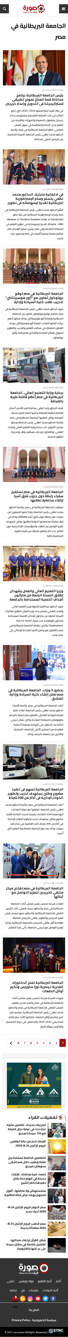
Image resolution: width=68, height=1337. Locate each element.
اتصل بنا (34, 1309)
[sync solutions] (55, 1332)
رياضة (13, 1290)
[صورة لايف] (34, 8)
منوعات (33, 1290)
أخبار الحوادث (50, 1290)
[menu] (63, 8)
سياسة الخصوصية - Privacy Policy (34, 1320)
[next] (11, 1043)
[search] (4, 8)
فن (23, 1290)
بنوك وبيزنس (26, 1281)
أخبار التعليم (45, 1281)
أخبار (58, 1281)
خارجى (10, 1281)
